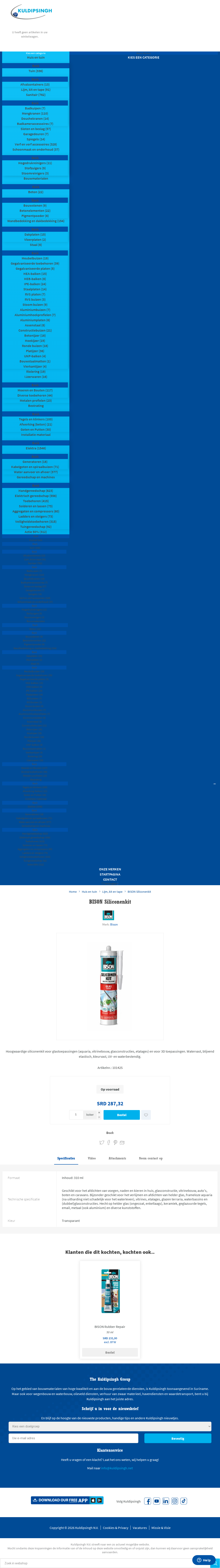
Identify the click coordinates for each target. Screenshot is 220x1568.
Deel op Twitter (101, 1142)
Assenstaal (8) (35, 325)
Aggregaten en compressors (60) (35, 511)
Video (92, 1158)
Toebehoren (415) (36, 501)
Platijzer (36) (35, 351)
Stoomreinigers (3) (35, 173)
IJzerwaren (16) (35, 376)
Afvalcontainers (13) (35, 84)
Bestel (122, 1115)
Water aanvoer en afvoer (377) (36, 472)
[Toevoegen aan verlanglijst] (146, 1115)
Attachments (117, 1158)
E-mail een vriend (120, 1141)
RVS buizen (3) (35, 299)
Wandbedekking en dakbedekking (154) (35, 221)
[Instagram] (174, 1501)
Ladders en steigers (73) (35, 516)
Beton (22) (35, 192)
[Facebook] (147, 1501)
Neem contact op (151, 1158)
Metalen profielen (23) (36, 400)
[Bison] (108, 915)
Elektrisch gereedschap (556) (36, 496)
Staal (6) (36, 244)
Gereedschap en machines (36, 477)
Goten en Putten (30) (36, 429)
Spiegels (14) (36, 139)
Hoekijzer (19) (35, 340)
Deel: (110, 1133)
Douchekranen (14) (35, 118)
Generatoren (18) (35, 461)
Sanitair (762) (36, 94)
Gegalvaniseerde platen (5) (35, 268)
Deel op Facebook (108, 1142)
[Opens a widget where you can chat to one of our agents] (204, 1560)
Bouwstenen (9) (35, 205)
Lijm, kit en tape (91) (35, 89)
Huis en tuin (36, 57)
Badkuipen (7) (35, 108)
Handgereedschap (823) (35, 490)
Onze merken (110, 869)
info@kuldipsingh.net (117, 1468)
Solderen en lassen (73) (36, 506)
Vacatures (140, 1528)
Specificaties (66, 1158)
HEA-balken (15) (35, 273)
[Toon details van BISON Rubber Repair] (110, 1291)
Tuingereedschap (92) (36, 526)
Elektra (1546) (36, 448)
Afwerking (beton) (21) (36, 424)
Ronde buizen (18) (35, 346)
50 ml (110, 1332)
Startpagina (110, 874)
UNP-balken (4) (35, 356)
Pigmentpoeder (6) (35, 216)
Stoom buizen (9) (35, 304)
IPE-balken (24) (35, 284)
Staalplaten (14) (35, 289)
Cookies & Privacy (115, 1528)
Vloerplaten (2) (35, 239)
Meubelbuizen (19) (35, 258)
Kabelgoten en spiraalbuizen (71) (35, 467)
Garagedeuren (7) (36, 134)
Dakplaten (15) (35, 234)
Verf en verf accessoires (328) (36, 144)
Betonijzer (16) (35, 335)
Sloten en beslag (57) (36, 129)
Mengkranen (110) (35, 113)
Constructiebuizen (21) (35, 330)
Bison (114, 924)
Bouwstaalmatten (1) (35, 361)
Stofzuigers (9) (35, 168)
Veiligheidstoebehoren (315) (36, 521)
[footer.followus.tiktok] (183, 1501)
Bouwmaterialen (36, 178)
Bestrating (36, 405)
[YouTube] (156, 1501)
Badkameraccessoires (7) (35, 123)
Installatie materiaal (35, 434)
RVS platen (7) (35, 294)
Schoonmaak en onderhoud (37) (35, 149)
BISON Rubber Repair (110, 1326)
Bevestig (177, 1438)
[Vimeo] (165, 1501)
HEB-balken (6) (35, 279)
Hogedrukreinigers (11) (35, 163)
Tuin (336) (36, 71)
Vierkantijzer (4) (35, 366)
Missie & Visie (161, 1528)
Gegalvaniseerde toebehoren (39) (35, 263)
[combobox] (105, 1563)
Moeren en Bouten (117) (35, 390)
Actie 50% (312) (36, 532)
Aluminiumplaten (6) (35, 320)
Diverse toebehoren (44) (35, 395)
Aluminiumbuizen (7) (35, 310)
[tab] (66, 1159)
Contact (110, 879)
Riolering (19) (36, 371)
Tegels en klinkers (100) (36, 419)
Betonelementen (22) (35, 210)
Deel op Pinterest (115, 1142)
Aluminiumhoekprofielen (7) (35, 315)
